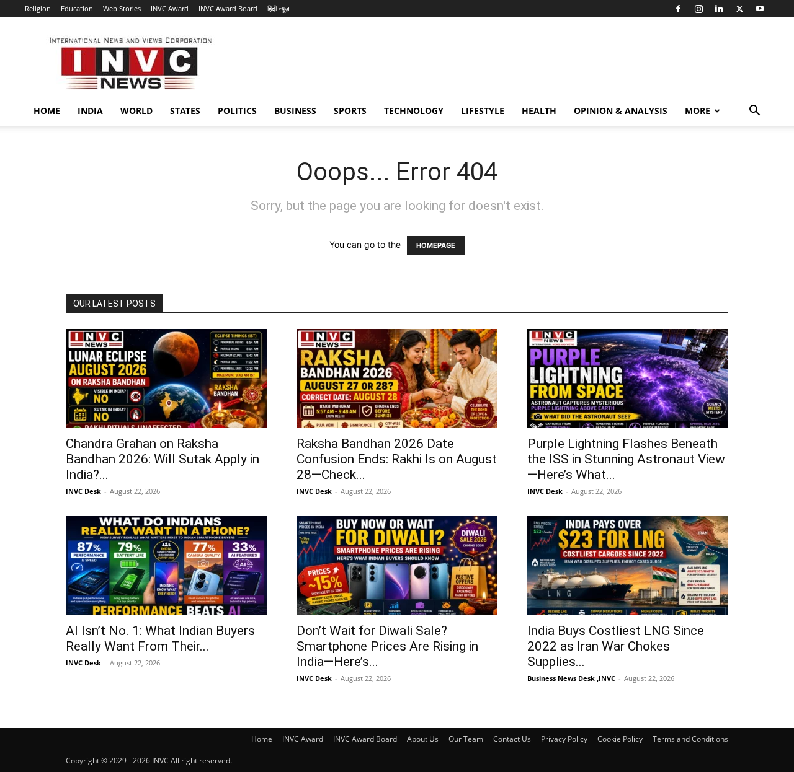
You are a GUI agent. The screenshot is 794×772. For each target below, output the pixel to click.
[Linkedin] (719, 8)
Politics (237, 110)
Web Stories (122, 8)
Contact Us (512, 739)
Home (46, 110)
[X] (739, 8)
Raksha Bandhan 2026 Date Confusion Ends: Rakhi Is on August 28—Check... (397, 459)
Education (77, 8)
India (90, 110)
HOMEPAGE (435, 245)
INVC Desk (83, 491)
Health (539, 110)
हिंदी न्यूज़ (278, 8)
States (185, 110)
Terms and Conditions (690, 739)
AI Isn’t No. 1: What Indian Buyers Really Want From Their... (160, 638)
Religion (38, 8)
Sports (350, 110)
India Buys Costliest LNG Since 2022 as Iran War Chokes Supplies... (615, 646)
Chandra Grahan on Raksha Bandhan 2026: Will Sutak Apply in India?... (162, 459)
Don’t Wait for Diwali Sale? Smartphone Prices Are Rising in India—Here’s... (387, 646)
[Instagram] (698, 8)
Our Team (465, 739)
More (697, 110)
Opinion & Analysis (620, 110)
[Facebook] (678, 8)
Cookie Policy (620, 739)
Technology (414, 110)
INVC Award (170, 8)
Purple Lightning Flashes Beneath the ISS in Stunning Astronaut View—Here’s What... (626, 459)
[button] (754, 112)
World (136, 110)
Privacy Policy (564, 739)
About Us (423, 739)
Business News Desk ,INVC (571, 678)
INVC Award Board (227, 8)
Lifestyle (482, 110)
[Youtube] (760, 8)
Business (295, 110)
